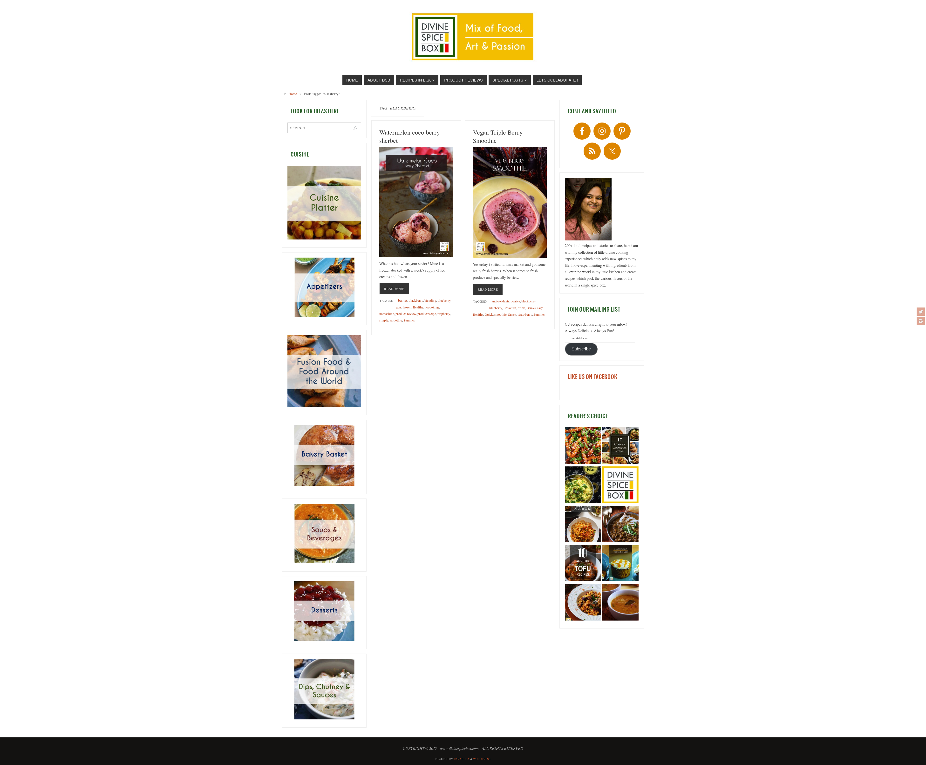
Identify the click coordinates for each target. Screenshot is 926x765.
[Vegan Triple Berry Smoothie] (510, 202)
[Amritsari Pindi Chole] (620, 525)
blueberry (444, 300)
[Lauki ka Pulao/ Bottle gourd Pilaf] (583, 485)
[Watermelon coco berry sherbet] (416, 202)
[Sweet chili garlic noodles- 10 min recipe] (583, 525)
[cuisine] (324, 202)
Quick (489, 314)
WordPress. (482, 759)
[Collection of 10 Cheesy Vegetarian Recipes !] (620, 446)
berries (402, 300)
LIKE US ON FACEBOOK (592, 377)
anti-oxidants (500, 301)
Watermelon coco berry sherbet (409, 136)
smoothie (396, 320)
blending (430, 300)
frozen (407, 307)
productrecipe (426, 314)
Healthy (418, 307)
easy (398, 307)
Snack (512, 314)
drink (521, 308)
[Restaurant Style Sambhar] (620, 603)
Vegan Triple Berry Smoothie (498, 136)
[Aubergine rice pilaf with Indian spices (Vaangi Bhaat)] (583, 603)
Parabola (462, 759)
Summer (409, 320)
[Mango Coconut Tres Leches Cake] (620, 564)
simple (383, 320)
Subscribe (581, 349)
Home (293, 93)
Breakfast (510, 308)
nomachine (386, 314)
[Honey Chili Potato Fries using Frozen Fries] (583, 446)
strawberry (525, 314)
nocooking (432, 307)
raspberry (443, 314)
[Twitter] (921, 311)
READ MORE (394, 289)
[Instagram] (921, 321)
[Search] (355, 128)
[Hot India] (620, 485)
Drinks (531, 308)
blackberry (416, 300)
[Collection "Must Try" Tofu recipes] (583, 564)
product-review (405, 314)
